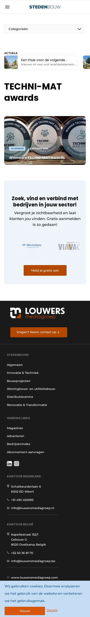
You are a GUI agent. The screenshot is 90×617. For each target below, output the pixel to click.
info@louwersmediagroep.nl (32, 508)
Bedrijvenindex (18, 444)
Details (52, 610)
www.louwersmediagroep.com (34, 577)
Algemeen (15, 365)
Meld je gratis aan (45, 270)
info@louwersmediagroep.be (33, 561)
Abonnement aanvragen (25, 452)
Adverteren (15, 436)
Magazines (15, 428)
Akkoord (25, 611)
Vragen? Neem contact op (36, 332)
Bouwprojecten (19, 381)
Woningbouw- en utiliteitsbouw (31, 389)
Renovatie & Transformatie (27, 405)
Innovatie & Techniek (23, 373)
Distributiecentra (20, 397)
